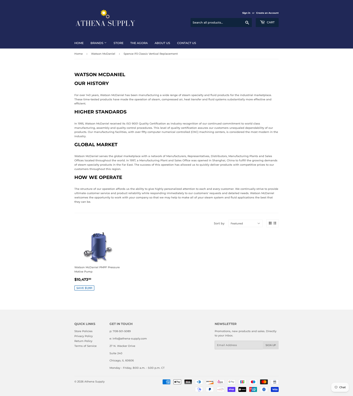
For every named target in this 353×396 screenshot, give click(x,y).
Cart (270, 22)
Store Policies (83, 331)
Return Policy (83, 341)
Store (118, 43)
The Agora (139, 43)
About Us (162, 43)
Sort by (219, 223)
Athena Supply (94, 381)
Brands (97, 43)
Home (79, 43)
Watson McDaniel (103, 53)
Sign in (246, 12)
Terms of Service (85, 345)
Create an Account (267, 12)
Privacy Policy (83, 336)
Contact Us (186, 43)
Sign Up (271, 345)
